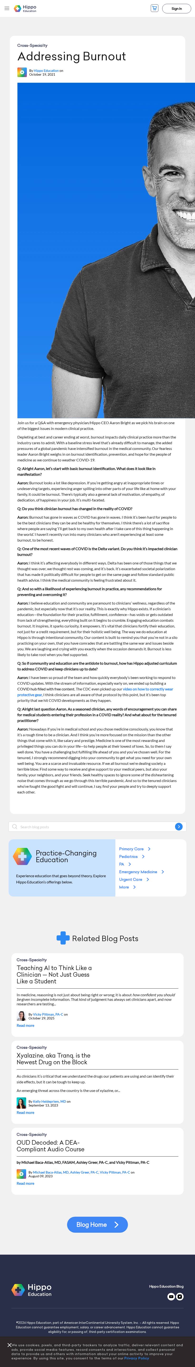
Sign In (177, 8)
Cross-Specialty (32, 45)
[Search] (179, 826)
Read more (25, 1025)
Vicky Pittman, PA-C (48, 1014)
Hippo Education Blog (166, 1286)
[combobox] (97, 827)
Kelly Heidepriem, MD (49, 1101)
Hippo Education (46, 71)
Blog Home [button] (92, 1224)
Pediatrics (128, 856)
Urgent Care (130, 879)
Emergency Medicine (138, 872)
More (124, 887)
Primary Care (131, 849)
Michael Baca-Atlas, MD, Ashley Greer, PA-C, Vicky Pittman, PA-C (81, 1172)
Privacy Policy (136, 1358)
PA (121, 864)
